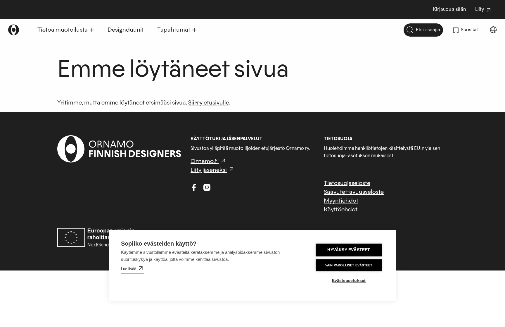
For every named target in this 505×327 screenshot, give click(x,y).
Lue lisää (128, 269)
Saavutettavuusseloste (354, 192)
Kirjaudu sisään (449, 9)
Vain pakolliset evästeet (349, 265)
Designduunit (126, 30)
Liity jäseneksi (209, 170)
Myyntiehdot (341, 201)
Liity (483, 10)
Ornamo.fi (205, 161)
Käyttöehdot (340, 210)
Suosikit (469, 30)
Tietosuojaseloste (347, 183)
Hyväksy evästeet (348, 250)
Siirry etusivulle (208, 103)
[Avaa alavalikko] (91, 30)
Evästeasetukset (349, 280)
